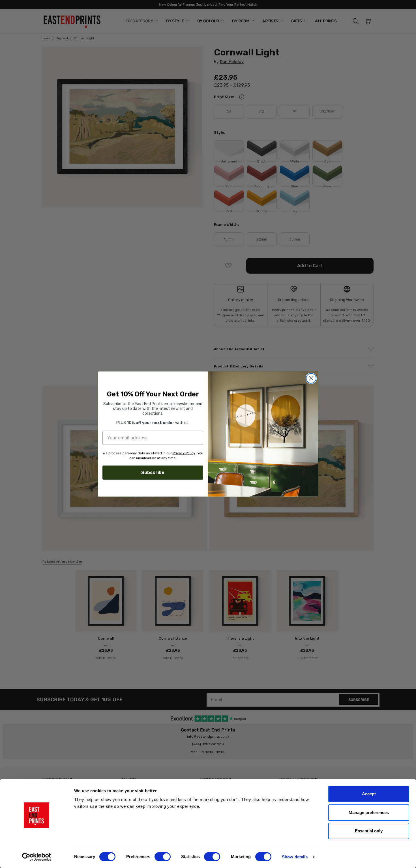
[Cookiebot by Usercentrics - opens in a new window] (36, 857)
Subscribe (152, 472)
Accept (369, 793)
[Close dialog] (311, 378)
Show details (295, 856)
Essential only (369, 830)
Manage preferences (369, 812)
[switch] (163, 856)
